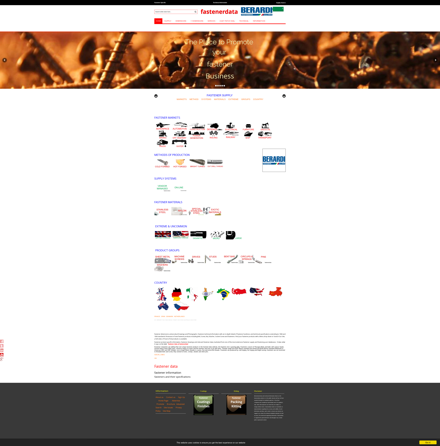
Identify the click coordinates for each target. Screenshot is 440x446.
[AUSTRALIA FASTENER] (163, 302)
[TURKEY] (239, 288)
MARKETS (182, 99)
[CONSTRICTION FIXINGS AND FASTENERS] (197, 123)
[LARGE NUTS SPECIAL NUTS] (234, 232)
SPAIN (163, 316)
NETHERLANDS (179, 316)
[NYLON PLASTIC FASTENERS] (179, 208)
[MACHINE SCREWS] (179, 256)
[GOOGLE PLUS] (1, 358)
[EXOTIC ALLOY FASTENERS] (214, 208)
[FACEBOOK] (1, 340)
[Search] (195, 12)
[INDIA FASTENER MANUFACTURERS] (207, 288)
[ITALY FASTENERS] (192, 288)
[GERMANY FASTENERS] (177, 288)
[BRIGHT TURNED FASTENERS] (198, 160)
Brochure (171, 404)
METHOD (194, 99)
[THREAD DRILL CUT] (215, 160)
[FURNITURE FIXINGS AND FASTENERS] (248, 123)
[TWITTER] (1, 345)
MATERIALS (220, 99)
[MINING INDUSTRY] (162, 131)
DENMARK (169, 316)
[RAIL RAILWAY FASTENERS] (231, 131)
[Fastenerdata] (219, 12)
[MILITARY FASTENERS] (214, 123)
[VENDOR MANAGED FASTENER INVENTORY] (162, 184)
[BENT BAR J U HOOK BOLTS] (230, 256)
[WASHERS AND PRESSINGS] (162, 264)
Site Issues (168, 407)
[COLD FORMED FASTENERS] (162, 160)
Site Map (166, 411)
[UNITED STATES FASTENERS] (257, 288)
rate (155, 358)
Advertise (176, 400)
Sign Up (181, 397)
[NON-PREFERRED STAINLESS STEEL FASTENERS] (196, 208)
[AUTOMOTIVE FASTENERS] (180, 123)
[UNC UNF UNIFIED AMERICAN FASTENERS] (181, 232)
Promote (160, 404)
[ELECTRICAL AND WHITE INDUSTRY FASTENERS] (231, 123)
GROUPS (245, 99)
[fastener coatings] (203, 405)
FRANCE (157, 316)
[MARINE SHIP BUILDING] (248, 131)
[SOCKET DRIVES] (196, 256)
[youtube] (1, 354)
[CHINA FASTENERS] (276, 288)
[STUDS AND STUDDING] (213, 256)
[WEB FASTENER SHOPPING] (179, 184)
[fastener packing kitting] (236, 405)
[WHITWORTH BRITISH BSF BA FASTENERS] (163, 232)
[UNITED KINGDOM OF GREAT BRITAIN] (161, 288)
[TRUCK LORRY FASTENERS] (162, 140)
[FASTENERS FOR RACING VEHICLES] (214, 131)
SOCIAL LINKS (159, 355)
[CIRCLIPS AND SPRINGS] (247, 256)
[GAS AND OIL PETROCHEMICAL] (265, 123)
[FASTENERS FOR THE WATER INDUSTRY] (179, 140)
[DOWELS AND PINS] (263, 256)
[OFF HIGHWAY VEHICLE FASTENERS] (179, 131)
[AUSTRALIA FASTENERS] (181, 302)
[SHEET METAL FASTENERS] (163, 256)
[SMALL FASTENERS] (216, 232)
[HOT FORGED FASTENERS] (180, 160)
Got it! (428, 442)
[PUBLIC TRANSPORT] (265, 131)
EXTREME (233, 99)
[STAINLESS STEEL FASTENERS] (162, 208)
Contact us (170, 397)
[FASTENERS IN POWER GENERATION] (196, 131)
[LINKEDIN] (1, 349)
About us (159, 397)
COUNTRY (258, 99)
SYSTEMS (206, 99)
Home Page (163, 400)
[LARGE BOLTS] (198, 232)
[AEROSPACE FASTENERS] (163, 123)
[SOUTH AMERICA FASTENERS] (223, 288)
